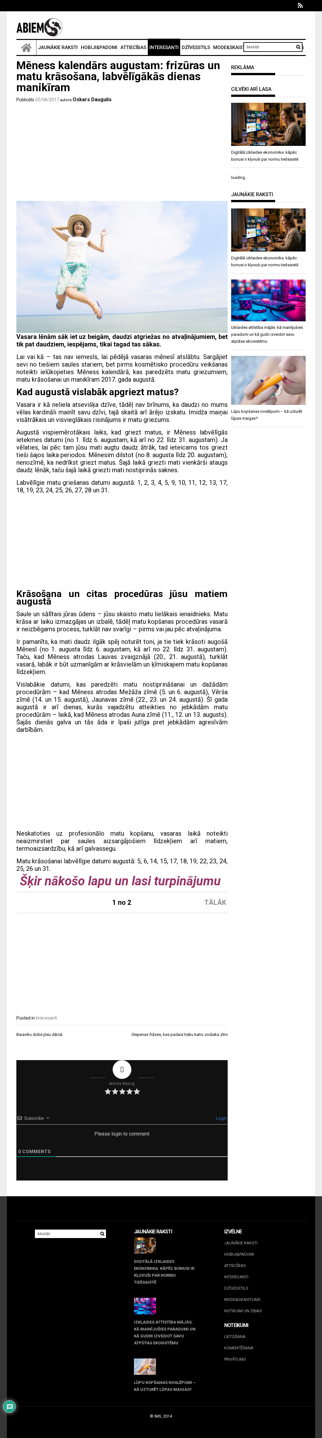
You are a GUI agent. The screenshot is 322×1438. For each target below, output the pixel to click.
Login (221, 1118)
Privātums (235, 1359)
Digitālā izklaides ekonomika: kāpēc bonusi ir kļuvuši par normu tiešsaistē (164, 1272)
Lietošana (235, 1336)
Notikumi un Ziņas (243, 1310)
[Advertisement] (122, 154)
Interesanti (164, 47)
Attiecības (133, 47)
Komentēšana (238, 1348)
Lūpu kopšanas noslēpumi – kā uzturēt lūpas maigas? (165, 1386)
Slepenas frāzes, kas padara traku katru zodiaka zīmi (179, 1034)
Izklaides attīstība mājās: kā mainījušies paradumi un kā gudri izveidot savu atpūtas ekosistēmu (165, 1332)
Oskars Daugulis (92, 99)
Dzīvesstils (196, 47)
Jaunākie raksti (58, 47)
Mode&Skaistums (234, 47)
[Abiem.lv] (26, 47)
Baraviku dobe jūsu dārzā (39, 1034)
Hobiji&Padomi (99, 47)
